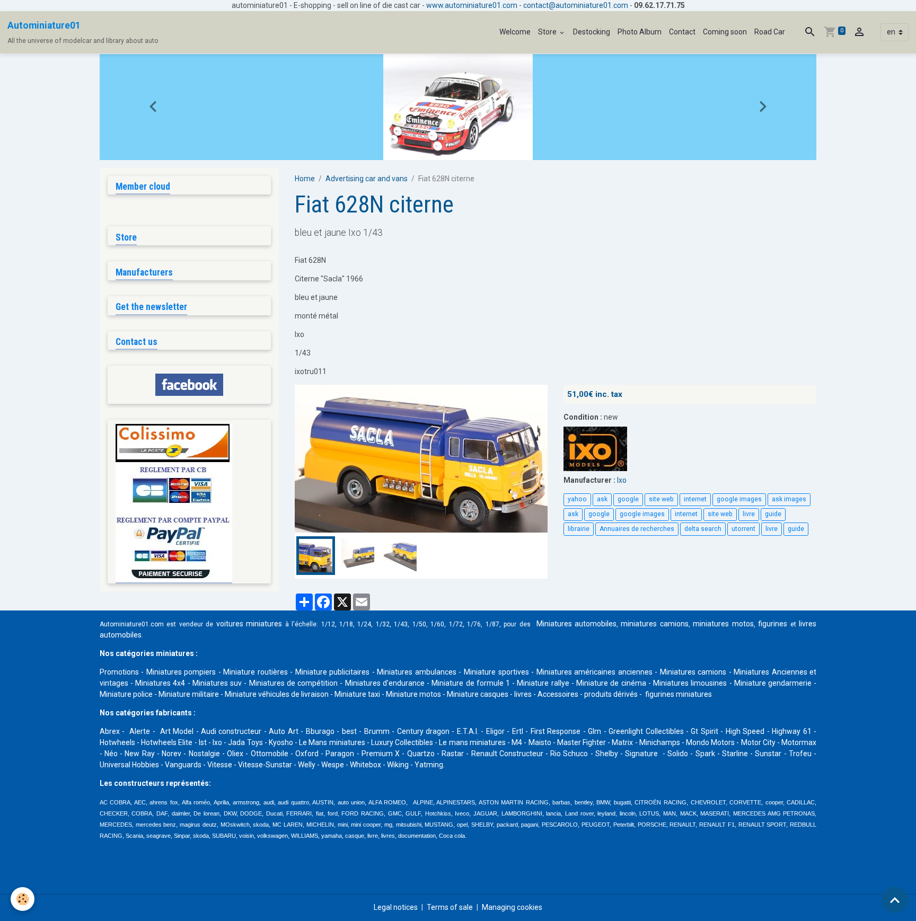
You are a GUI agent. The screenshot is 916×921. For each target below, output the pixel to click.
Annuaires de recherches (637, 529)
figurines (772, 623)
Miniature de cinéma (611, 683)
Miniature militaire (188, 694)
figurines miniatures (678, 694)
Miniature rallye (543, 683)
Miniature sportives (496, 672)
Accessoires (558, 694)
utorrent (743, 529)
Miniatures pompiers (181, 672)
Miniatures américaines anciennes (594, 672)
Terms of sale (450, 907)
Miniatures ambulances (416, 672)
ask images (789, 499)
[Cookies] (22, 899)
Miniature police (126, 694)
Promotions (119, 672)
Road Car (769, 32)
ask (602, 499)
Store (548, 32)
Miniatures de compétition (293, 683)
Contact (682, 32)
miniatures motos (723, 623)
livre (749, 514)
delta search (702, 529)
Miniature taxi (357, 694)
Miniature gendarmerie (773, 683)
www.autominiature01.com (471, 5)
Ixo (622, 480)
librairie (578, 529)
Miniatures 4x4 (160, 683)
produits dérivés (611, 694)
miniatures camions (654, 623)
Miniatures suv (217, 683)
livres (523, 694)
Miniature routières (255, 672)
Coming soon (725, 32)
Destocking (591, 32)
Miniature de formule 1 (470, 683)
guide (773, 514)
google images (739, 499)
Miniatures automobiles (576, 623)
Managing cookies (512, 907)
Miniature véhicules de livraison (277, 694)
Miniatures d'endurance (385, 683)
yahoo (577, 499)
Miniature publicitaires (332, 672)
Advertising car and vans (366, 178)
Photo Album (640, 32)
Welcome (515, 32)
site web (661, 499)
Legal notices (396, 907)
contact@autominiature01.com (575, 5)
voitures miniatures (249, 623)
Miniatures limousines (690, 683)
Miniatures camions (693, 672)
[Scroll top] (895, 900)
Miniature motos (413, 694)
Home (305, 178)
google (628, 499)
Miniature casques (477, 694)
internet (695, 499)
